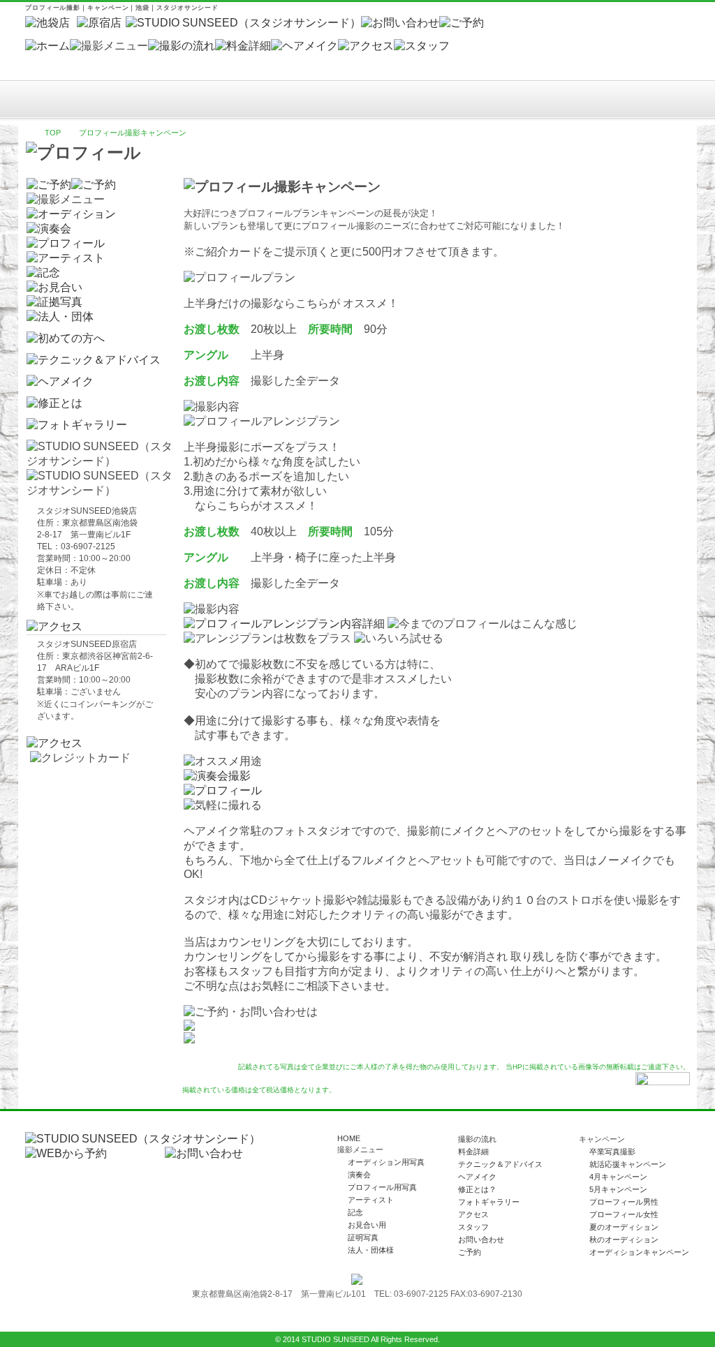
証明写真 (363, 1237)
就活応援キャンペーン (627, 1164)
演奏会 (359, 1174)
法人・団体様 (371, 1250)
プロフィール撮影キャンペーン (132, 132)
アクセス (473, 1214)
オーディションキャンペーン (639, 1252)
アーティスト (371, 1200)
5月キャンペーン (618, 1189)
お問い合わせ (481, 1239)
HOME (348, 1138)
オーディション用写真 (386, 1162)
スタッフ (473, 1227)
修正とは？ (477, 1189)
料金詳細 (473, 1151)
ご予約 (469, 1252)
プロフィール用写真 (382, 1187)
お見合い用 (367, 1225)
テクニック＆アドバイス (500, 1164)
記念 (355, 1212)
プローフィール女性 (623, 1214)
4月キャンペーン (618, 1177)
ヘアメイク (477, 1177)
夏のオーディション (623, 1227)
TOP (53, 132)
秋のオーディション (623, 1239)
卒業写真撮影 (612, 1151)
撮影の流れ (477, 1139)
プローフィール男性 (623, 1202)
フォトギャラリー (488, 1202)
